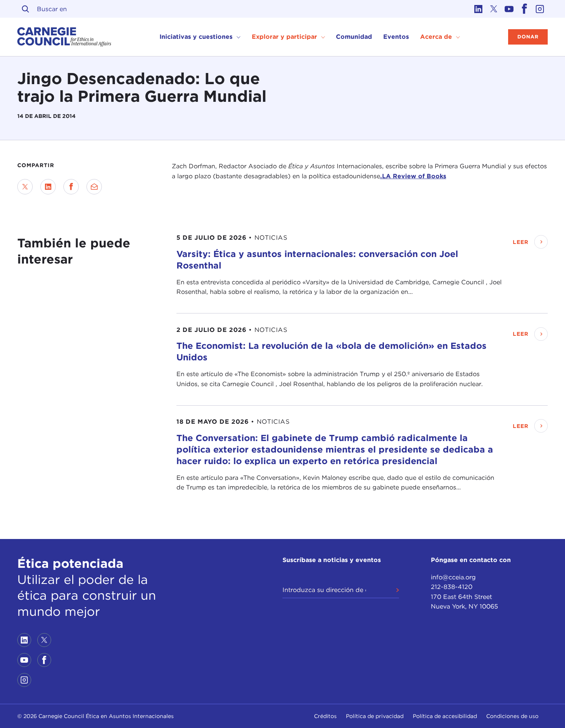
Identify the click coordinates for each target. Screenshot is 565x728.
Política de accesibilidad (445, 716)
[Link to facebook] (524, 9)
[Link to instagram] (540, 9)
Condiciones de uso (512, 716)
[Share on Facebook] (71, 186)
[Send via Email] (94, 186)
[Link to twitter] (494, 9)
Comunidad (354, 36)
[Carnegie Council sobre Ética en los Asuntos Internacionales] (64, 36)
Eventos (396, 36)
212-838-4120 (451, 586)
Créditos (325, 716)
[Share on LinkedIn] (48, 186)
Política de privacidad (375, 716)
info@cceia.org (453, 577)
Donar (527, 37)
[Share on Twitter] (25, 186)
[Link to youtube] (509, 9)
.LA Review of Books (413, 176)
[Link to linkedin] (478, 9)
